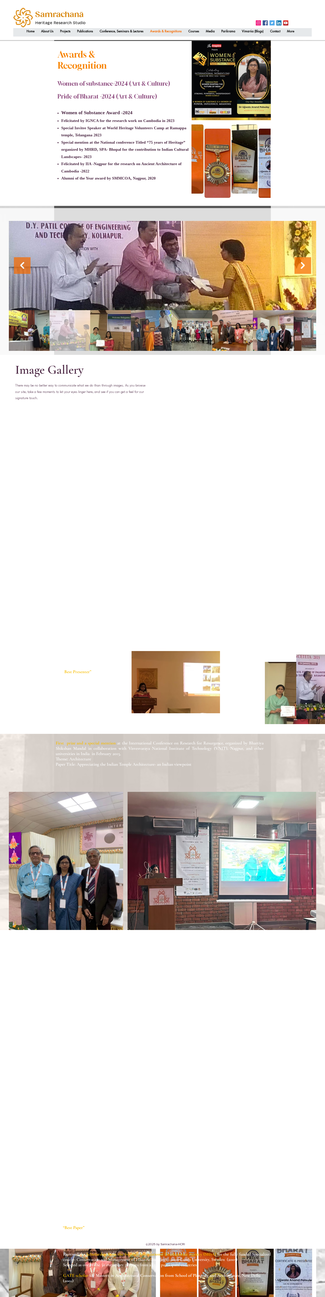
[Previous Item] (22, 265)
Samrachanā (59, 14)
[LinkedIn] (278, 22)
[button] (47, 31)
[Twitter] (272, 22)
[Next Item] (302, 265)
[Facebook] (265, 22)
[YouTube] (285, 22)
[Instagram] (258, 22)
